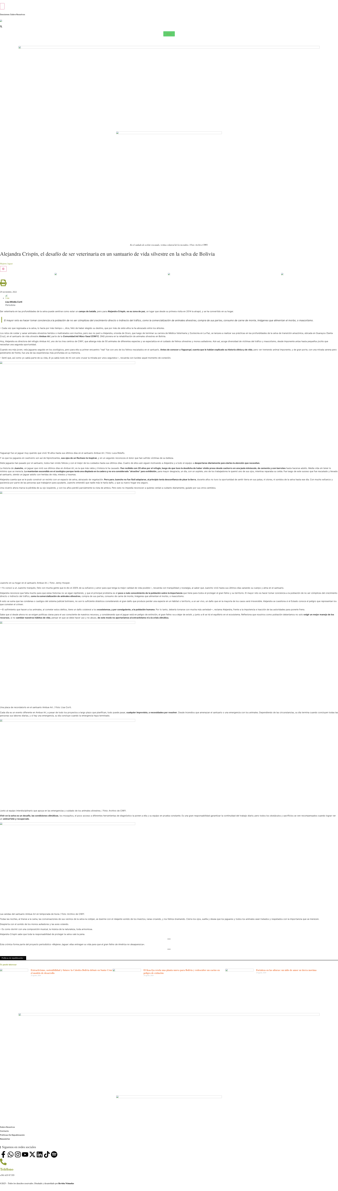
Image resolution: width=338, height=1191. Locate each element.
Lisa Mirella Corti (13, 302)
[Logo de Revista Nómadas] (1, 21)
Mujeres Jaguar (6, 264)
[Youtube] (25, 1154)
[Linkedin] (39, 1154)
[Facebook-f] (3, 1154)
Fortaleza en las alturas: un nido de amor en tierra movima (286, 970)
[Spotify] (54, 1154)
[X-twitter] (32, 1154)
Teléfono (6, 1169)
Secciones (5, 14)
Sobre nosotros (17, 14)
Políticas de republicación (12, 1135)
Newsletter (5, 1139)
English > (4, 41)
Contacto (4, 1131)
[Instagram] (18, 1154)
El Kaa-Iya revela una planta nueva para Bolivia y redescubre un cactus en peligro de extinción (182, 971)
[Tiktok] (47, 1154)
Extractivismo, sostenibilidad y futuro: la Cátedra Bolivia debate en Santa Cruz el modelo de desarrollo (71, 971)
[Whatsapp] (10, 1154)
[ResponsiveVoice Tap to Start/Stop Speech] (3, 269)
